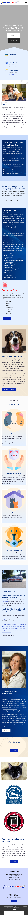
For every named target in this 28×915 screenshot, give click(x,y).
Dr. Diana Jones (13, 164)
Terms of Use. (10, 907)
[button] (26, 2)
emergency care (5, 619)
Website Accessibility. (17, 907)
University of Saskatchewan (10, 709)
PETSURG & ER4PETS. (8, 906)
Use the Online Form (13, 64)
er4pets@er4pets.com (17, 66)
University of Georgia (15, 701)
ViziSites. (25, 906)
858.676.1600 (11, 74)
